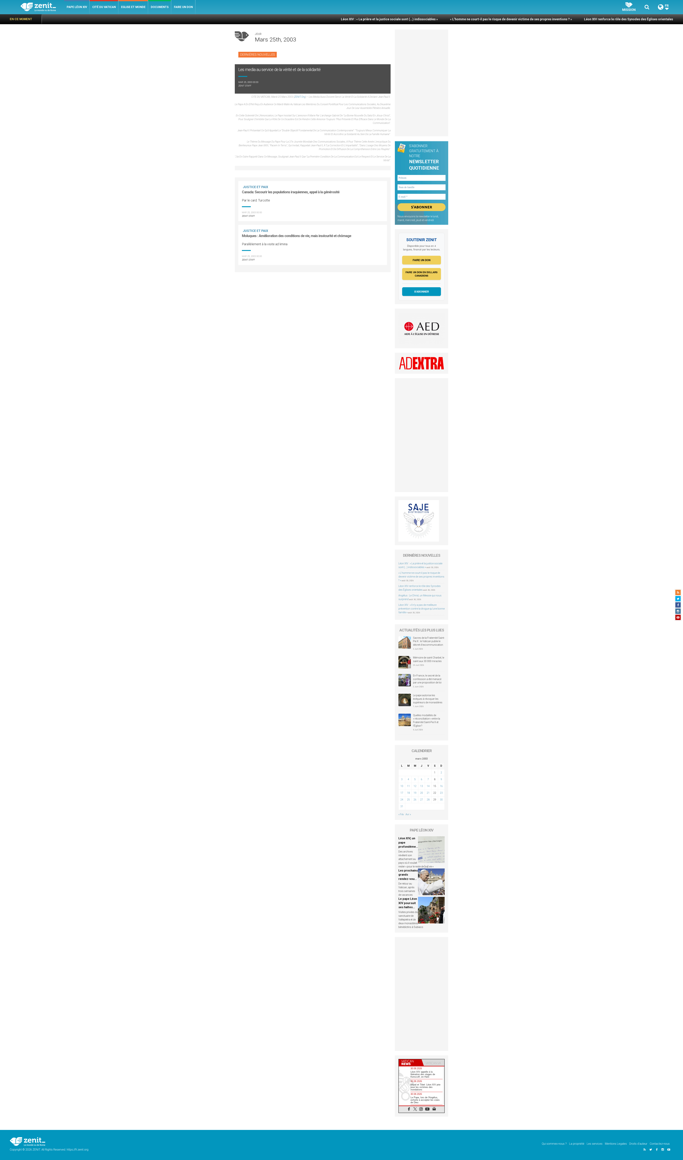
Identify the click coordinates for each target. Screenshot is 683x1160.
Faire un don (183, 7)
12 (415, 786)
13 (421, 786)
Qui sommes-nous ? (554, 1143)
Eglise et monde (133, 7)
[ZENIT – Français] (42, 7)
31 (401, 806)
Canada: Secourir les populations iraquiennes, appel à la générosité (290, 192)
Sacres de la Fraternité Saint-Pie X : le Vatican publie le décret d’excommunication (429, 641)
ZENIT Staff (244, 85)
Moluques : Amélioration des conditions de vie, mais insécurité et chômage (296, 236)
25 (408, 799)
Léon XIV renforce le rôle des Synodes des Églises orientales (505, 19)
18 (408, 792)
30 (441, 799)
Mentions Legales (616, 1143)
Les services (594, 1143)
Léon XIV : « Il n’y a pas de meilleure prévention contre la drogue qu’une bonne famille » (421, 608)
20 (421, 792)
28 (428, 799)
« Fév (401, 814)
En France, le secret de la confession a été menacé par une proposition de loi (427, 679)
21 (428, 792)
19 (415, 792)
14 (428, 786)
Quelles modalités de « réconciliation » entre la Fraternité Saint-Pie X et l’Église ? (426, 720)
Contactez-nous (660, 1143)
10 (401, 786)
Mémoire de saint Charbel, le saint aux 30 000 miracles (428, 659)
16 (441, 786)
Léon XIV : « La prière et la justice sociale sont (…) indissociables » (266, 19)
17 (401, 792)
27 (421, 799)
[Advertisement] (421, 83)
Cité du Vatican (104, 7)
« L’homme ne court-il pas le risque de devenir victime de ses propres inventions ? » (388, 19)
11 (408, 786)
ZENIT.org (299, 96)
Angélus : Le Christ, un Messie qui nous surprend (597, 19)
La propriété (576, 1143)
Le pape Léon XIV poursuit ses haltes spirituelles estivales (407, 907)
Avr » (408, 814)
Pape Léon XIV (77, 7)
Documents (160, 7)
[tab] (410, 1062)
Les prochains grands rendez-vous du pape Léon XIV (408, 879)
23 (441, 792)
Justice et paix (255, 187)
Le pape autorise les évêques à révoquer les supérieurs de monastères (427, 699)
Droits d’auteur (638, 1143)
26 (415, 799)
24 (401, 799)
